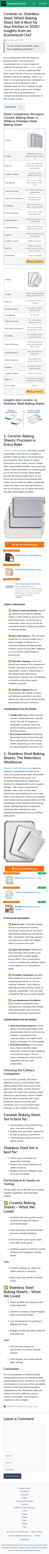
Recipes (24, 1514)
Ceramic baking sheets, (15, 450)
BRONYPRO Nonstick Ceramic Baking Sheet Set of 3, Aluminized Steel (29, 569)
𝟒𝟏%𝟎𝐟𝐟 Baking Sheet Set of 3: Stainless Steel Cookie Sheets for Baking (29, 906)
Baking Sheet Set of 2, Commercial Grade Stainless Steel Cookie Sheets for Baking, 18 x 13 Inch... (29, 878)
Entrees (24, 1504)
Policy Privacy (37, 1532)
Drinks (24, 1498)
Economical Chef (16, 3)
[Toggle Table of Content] (19, 107)
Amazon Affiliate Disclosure (19, 1536)
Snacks (24, 1524)
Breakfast (24, 1491)
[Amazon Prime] (18, 597)
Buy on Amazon (36, 261)
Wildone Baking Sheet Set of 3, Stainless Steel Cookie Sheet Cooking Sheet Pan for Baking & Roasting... (29, 892)
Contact (37, 1536)
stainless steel (10, 70)
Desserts (24, 1495)
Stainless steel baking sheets (18, 768)
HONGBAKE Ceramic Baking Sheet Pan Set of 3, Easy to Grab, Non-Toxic (29, 555)
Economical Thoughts (24, 1501)
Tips (35, 1406)
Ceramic (32, 67)
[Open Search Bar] (33, 3)
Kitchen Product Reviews (19, 1406)
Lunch (24, 1511)
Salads (24, 1517)
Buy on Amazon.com (25, 544)
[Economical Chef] (4, 3)
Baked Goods (24, 1488)
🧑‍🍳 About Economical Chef (17, 1532)
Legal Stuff (24, 1539)
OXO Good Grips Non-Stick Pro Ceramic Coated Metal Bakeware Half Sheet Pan (29, 584)
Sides (24, 1520)
